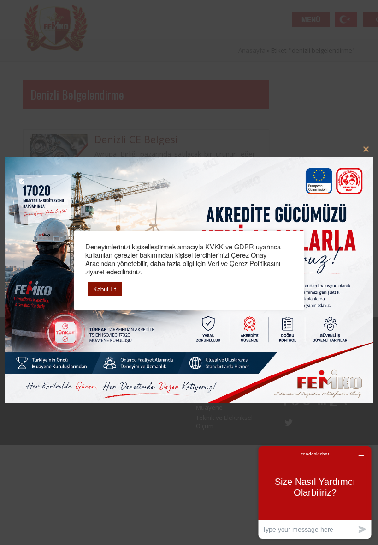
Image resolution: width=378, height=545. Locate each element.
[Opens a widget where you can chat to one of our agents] (315, 492)
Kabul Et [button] (104, 289)
